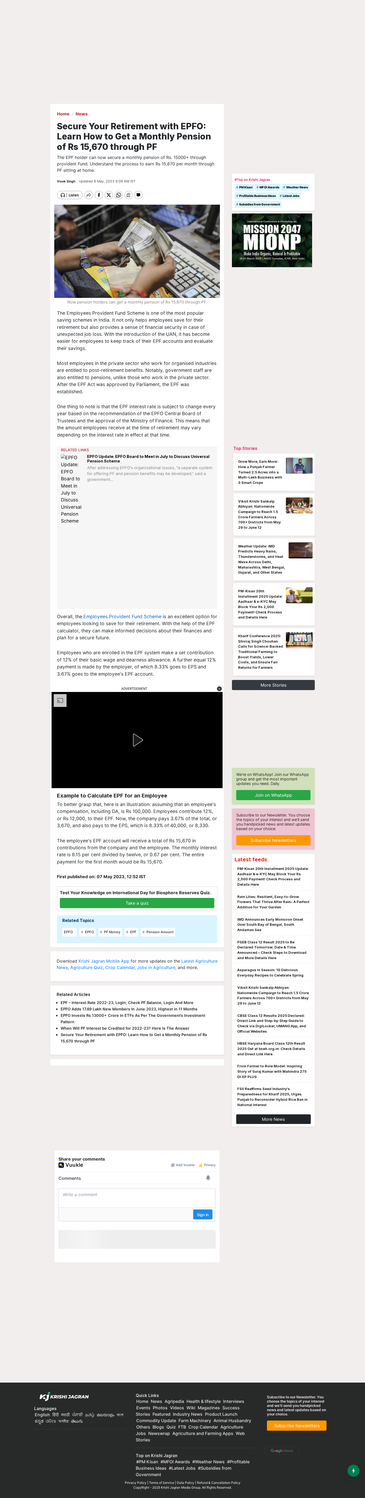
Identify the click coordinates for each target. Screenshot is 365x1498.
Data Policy (185, 1483)
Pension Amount (160, 932)
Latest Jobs (291, 196)
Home (142, 1401)
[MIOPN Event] (272, 240)
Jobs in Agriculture (156, 967)
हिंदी (55, 1414)
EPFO (68, 932)
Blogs (158, 1427)
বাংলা (120, 1414)
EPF (133, 932)
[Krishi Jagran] (62, 1396)
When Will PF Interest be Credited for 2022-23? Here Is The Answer (125, 1028)
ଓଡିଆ (51, 1421)
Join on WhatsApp (273, 795)
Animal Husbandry (232, 1420)
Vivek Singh (66, 181)
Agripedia (174, 1401)
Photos (160, 1407)
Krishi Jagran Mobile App (104, 961)
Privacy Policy (135, 1483)
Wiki (191, 1407)
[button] (219, 688)
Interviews (233, 1401)
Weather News (297, 187)
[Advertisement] (137, 567)
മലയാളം (105, 1414)
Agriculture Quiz (86, 967)
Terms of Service (161, 1483)
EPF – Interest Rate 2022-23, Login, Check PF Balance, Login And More (127, 1002)
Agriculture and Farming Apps (202, 1433)
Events (143, 1407)
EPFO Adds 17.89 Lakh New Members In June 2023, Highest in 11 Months (129, 1009)
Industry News (188, 1414)
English (42, 1414)
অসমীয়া (63, 1421)
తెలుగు (77, 1421)
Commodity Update (156, 1420)
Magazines (209, 1407)
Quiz (171, 1427)
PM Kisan (246, 187)
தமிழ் (89, 1414)
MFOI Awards (269, 187)
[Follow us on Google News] (281, 1450)
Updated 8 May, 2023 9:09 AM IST (107, 181)
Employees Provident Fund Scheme (122, 616)
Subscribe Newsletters (273, 840)
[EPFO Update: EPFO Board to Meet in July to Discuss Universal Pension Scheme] (72, 489)
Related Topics (78, 920)
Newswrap (159, 1433)
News (156, 1401)
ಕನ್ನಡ (40, 1421)
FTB (182, 1427)
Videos (177, 1407)
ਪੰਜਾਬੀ (77, 1414)
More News (273, 1119)
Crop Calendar (120, 967)
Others (143, 1427)
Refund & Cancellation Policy (218, 1483)
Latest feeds (251, 859)
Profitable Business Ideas (257, 196)
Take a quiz (137, 903)
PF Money (111, 932)
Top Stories (245, 448)
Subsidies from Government (259, 204)
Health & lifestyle (204, 1401)
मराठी (65, 1414)
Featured (161, 1414)
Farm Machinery (194, 1420)
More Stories (273, 685)
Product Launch (221, 1414)
